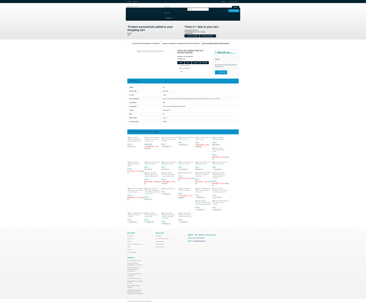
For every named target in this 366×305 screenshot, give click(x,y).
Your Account (233, 10)
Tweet (180, 62)
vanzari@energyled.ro (199, 241)
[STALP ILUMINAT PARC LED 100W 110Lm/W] (186, 138)
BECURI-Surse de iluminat (134, 278)
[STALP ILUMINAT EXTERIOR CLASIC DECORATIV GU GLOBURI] (135, 215)
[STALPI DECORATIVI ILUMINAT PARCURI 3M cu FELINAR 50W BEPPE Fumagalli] (220, 175)
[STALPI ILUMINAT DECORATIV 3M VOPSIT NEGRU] (220, 150)
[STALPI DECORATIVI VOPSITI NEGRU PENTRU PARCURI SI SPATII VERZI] (186, 215)
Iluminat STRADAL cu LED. (134, 260)
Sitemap (129, 249)
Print (181, 71)
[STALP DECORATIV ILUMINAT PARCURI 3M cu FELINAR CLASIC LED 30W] (152, 174)
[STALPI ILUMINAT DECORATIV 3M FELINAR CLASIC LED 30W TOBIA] (169, 174)
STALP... (129, 144)
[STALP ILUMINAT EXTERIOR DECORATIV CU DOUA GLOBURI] (220, 203)
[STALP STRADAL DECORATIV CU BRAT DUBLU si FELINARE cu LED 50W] (220, 190)
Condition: (180, 59)
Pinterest (204, 62)
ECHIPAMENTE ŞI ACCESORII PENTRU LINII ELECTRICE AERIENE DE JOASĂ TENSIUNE (135, 291)
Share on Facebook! (184, 68)
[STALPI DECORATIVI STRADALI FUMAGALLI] (220, 138)
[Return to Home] (129, 43)
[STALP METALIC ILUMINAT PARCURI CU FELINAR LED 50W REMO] (203, 174)
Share (188, 62)
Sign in (235, 7)
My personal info (160, 247)
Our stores (130, 236)
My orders (158, 236)
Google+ (196, 62)
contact (129, 1)
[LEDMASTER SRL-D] (145, 12)
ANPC (128, 247)
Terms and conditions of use (134, 244)
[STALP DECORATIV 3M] (186, 172)
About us (129, 241)
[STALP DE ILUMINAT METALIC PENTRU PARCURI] (150, 51)
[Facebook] (184, 229)
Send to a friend (184, 65)
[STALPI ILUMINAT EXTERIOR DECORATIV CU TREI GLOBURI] (152, 215)
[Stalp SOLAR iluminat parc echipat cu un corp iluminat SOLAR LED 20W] (152, 139)
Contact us (130, 238)
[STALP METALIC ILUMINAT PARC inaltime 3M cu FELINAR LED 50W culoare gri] (135, 190)
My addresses (159, 244)
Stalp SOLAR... (148, 144)
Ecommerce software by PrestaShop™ (141, 301)
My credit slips (159, 241)
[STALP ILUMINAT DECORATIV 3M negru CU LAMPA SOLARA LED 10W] (135, 139)
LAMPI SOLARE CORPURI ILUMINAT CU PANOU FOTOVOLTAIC (133, 269)
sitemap (135, 1)
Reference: (180, 56)
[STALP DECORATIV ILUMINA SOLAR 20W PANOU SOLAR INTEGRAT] (169, 139)
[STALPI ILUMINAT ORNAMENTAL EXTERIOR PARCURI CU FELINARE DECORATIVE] (169, 216)
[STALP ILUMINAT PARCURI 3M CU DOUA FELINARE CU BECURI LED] (203, 190)
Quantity (217, 59)
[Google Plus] (187, 229)
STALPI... (215, 142)
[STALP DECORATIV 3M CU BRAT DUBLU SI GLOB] (152, 163)
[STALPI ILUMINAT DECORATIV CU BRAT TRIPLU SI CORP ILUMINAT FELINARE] (203, 203)
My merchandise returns (162, 238)
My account (160, 233)
